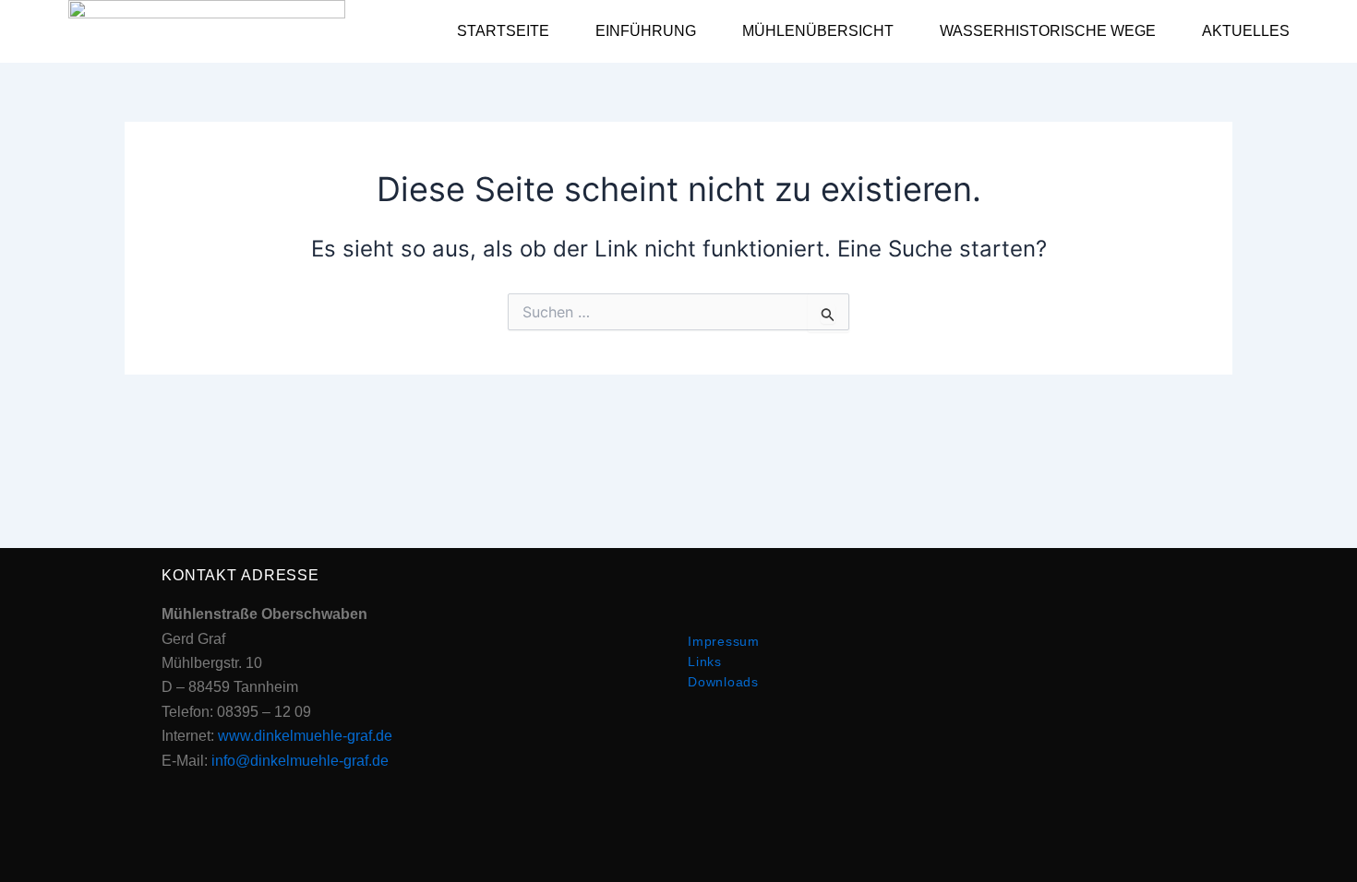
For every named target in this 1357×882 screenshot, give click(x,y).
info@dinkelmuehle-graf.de (300, 761)
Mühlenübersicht (818, 31)
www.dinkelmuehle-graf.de (305, 736)
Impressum (724, 641)
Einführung (645, 31)
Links (705, 661)
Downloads (723, 681)
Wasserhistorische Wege (1048, 31)
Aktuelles (1246, 31)
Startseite (503, 31)
